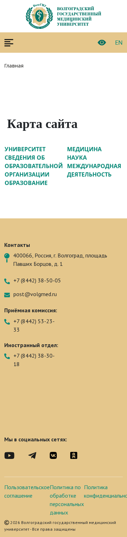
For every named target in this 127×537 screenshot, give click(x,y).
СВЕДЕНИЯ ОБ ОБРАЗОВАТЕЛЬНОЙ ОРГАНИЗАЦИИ (34, 166)
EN (119, 42)
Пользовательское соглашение (27, 491)
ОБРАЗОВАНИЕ (26, 183)
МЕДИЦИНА (84, 149)
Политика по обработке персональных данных (67, 500)
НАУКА (77, 157)
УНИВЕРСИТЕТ (25, 149)
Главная (14, 65)
